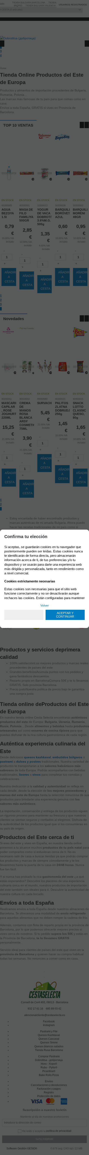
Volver (44, 605)
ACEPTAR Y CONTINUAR (65, 614)
